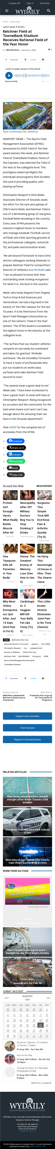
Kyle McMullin (37, 270)
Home (5, 21)
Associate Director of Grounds (16, 644)
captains (34, 644)
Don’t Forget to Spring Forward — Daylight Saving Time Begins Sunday (27, 951)
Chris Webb (45, 644)
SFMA (46, 656)
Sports (21, 27)
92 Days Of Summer (27, 923)
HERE (12, 427)
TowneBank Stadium (12, 664)
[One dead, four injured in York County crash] (27, 821)
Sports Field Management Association (19, 660)
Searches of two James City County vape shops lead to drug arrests (28, 861)
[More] (43, 60)
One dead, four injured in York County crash (27, 831)
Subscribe (45, 3)
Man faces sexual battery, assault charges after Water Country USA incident (27, 799)
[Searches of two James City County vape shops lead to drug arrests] (27, 852)
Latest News (15, 21)
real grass (36, 656)
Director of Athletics (12, 652)
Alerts (27, 826)
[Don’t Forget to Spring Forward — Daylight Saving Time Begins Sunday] (27, 942)
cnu (25, 648)
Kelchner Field (10, 656)
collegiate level (36, 648)
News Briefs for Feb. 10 (27, 983)
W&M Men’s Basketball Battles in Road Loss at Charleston (14, 697)
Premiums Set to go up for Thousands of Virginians (41, 697)
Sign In (30, 3)
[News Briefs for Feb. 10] (27, 972)
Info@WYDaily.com (27, 1131)
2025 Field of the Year (20, 640)
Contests (27, 919)
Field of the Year (29, 652)
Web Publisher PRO (38, 1146)
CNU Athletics (12, 50)
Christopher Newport (12, 648)
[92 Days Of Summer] (27, 891)
